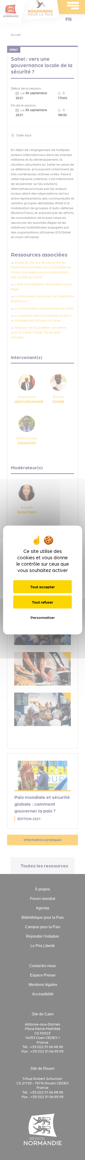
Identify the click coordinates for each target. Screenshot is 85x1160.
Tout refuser (42, 602)
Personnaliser (42, 617)
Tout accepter (42, 586)
